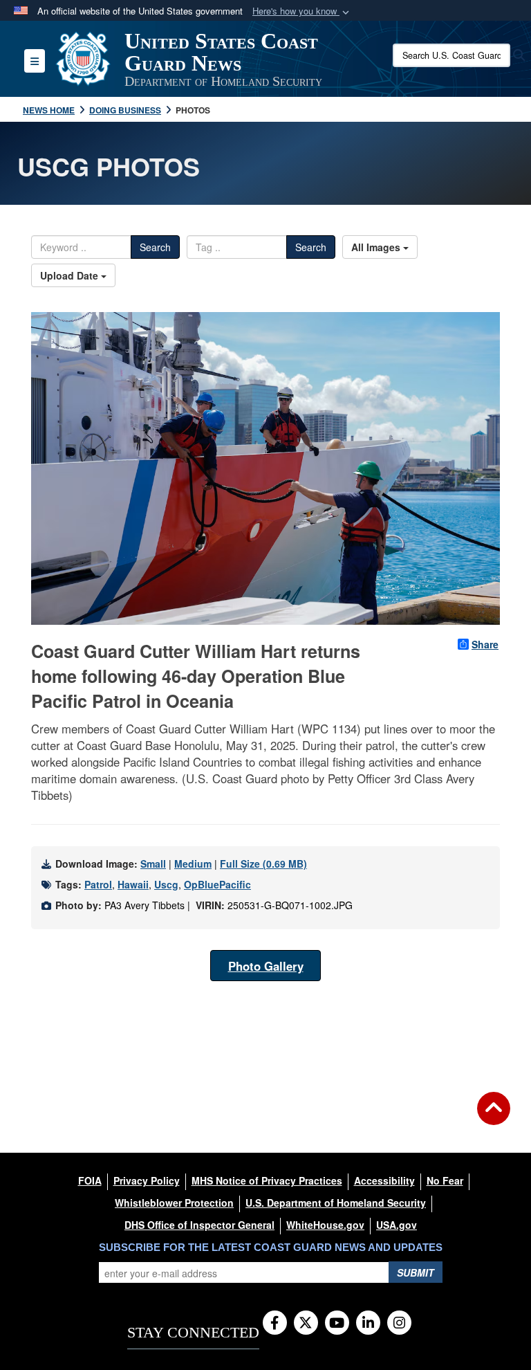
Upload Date (70, 275)
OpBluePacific (217, 884)
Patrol (98, 884)
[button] (302, 11)
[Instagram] (399, 1324)
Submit (415, 1272)
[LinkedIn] (368, 1324)
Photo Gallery (266, 966)
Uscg (166, 884)
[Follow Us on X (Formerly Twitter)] (306, 1324)
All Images (377, 247)
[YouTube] (337, 1324)
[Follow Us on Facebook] (275, 1324)
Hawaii (133, 884)
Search (155, 247)
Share (485, 644)
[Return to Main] (493, 1117)
